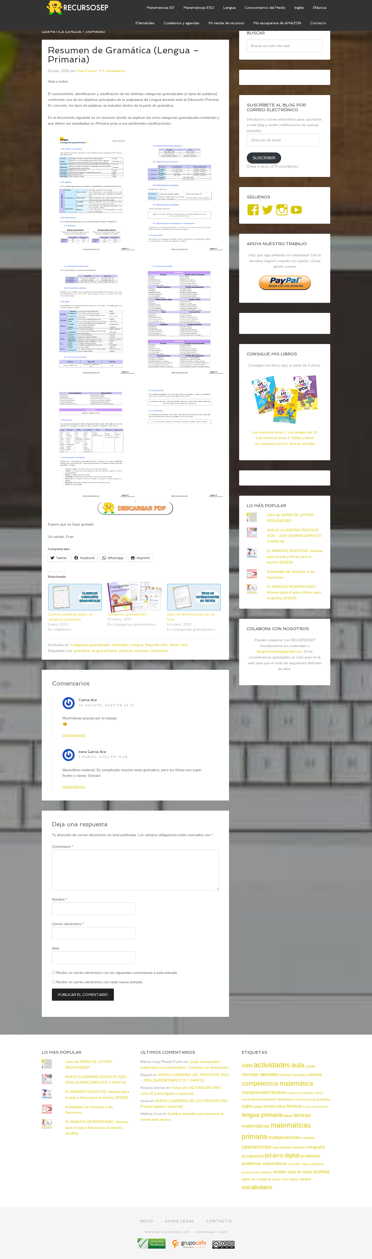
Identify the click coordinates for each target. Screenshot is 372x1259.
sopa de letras (300, 1172)
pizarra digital (282, 1155)
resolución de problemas (257, 1172)
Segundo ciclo (156, 645)
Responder (74, 736)
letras (288, 1115)
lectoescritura (275, 1106)
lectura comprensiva (315, 1106)
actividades (272, 1065)
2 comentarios (113, 71)
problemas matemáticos (264, 1163)
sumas (322, 1172)
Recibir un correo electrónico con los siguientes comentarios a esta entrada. (117, 973)
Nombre (59, 899)
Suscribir (264, 157)
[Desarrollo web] (189, 1246)
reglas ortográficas (312, 1163)
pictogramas (253, 1156)
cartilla (310, 1066)
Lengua (137, 645)
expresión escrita (305, 1099)
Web (55, 948)
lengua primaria (104, 651)
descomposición (264, 1099)
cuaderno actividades (300, 1092)
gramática (82, 651)
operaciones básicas (289, 1147)
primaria (125, 651)
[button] (91, 194)
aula (297, 1065)
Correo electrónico (68, 924)
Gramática (120, 645)
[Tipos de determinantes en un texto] (194, 597)
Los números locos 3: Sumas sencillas (284, 444)
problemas (310, 1156)
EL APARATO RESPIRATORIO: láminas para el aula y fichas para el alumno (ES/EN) (294, 592)
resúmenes (159, 651)
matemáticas (256, 1126)
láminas (302, 1115)
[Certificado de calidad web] (152, 1246)
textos (293, 1179)
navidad (307, 1138)
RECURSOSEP (80, 7)
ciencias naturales (260, 1074)
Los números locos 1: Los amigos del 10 (284, 432)
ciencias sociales (292, 1075)
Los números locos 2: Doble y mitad (285, 438)
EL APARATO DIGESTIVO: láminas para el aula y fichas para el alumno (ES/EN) (295, 556)
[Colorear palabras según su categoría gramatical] (75, 597)
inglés (247, 1106)
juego (258, 1106)
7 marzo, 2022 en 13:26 (103, 757)
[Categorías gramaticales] (134, 597)
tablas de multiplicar (256, 1179)
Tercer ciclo (179, 645)
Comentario (62, 846)
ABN (247, 1065)
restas (279, 1171)
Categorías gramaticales (127, 614)
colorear (314, 1074)
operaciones (257, 1147)
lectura (294, 1106)
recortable (294, 1163)
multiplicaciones (284, 1137)
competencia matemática (277, 1083)
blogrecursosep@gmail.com (279, 651)
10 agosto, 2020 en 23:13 (106, 705)
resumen (141, 651)
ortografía (315, 1147)
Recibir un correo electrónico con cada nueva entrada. (99, 982)
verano (305, 1179)
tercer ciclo (280, 1179)
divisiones (285, 1099)
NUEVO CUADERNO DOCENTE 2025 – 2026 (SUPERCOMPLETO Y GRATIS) (294, 536)
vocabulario (257, 1187)
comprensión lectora (264, 1092)
